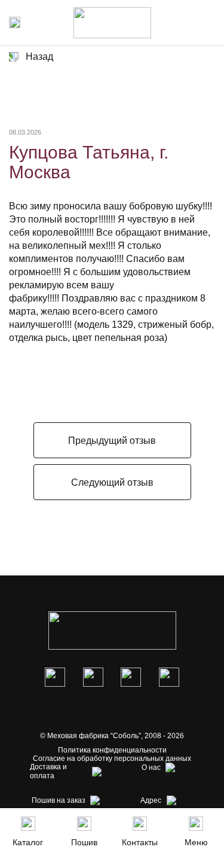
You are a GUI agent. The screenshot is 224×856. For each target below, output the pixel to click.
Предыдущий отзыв (112, 440)
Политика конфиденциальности (112, 750)
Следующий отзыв (112, 482)
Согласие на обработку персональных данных (112, 758)
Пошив (84, 842)
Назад (39, 56)
